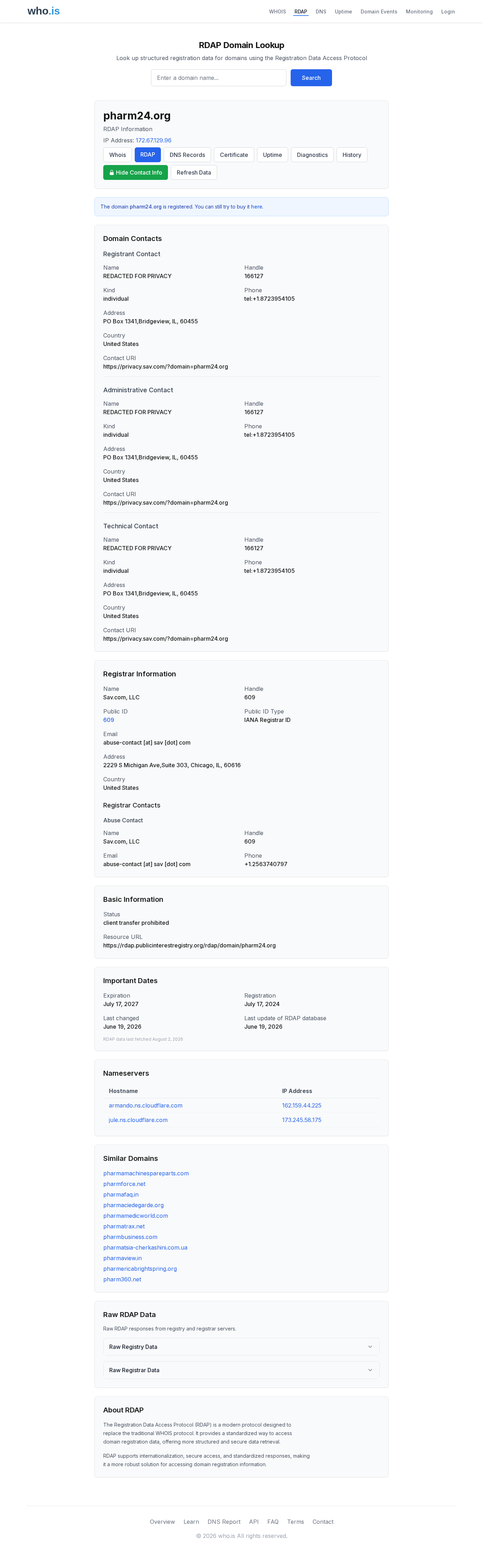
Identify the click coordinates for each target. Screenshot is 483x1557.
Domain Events (379, 11)
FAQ (273, 1521)
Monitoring (419, 11)
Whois (117, 154)
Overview (162, 1521)
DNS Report (224, 1521)
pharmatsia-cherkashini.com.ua (145, 1247)
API (254, 1521)
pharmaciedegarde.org (133, 1205)
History (352, 154)
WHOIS (277, 11)
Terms (295, 1521)
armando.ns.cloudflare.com (145, 1105)
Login (448, 11)
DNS (321, 11)
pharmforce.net (124, 1183)
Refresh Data (194, 172)
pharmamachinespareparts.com (146, 1173)
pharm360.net (122, 1279)
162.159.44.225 (301, 1105)
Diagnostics (312, 154)
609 (108, 719)
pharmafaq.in (121, 1194)
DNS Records (187, 154)
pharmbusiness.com (130, 1236)
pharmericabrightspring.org (140, 1268)
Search (311, 77)
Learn (191, 1521)
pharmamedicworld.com (135, 1215)
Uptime (343, 11)
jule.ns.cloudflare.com (138, 1119)
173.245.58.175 (301, 1119)
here (256, 207)
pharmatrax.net (124, 1226)
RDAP (301, 11)
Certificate (234, 154)
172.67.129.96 (153, 140)
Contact (323, 1521)
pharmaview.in (122, 1258)
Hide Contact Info (139, 172)
